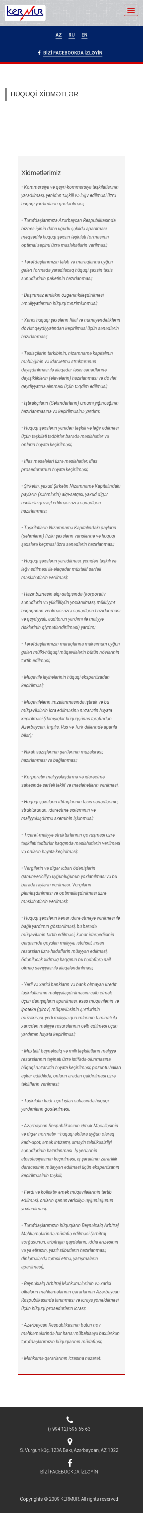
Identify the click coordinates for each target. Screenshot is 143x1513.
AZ (59, 35)
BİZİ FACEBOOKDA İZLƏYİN (72, 52)
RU (72, 35)
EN (84, 35)
